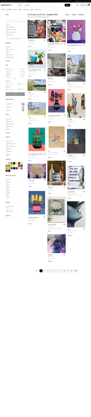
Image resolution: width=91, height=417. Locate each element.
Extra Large (10, 69)
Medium (10, 74)
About (20, 9)
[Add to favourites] (44, 40)
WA (9, 192)
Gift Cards (26, 9)
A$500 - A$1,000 (12, 32)
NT (8, 197)
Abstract (10, 118)
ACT (9, 184)
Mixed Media (11, 57)
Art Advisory (38, 9)
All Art (3, 9)
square (9, 110)
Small (9, 77)
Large (9, 71)
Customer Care (78, 1)
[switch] (7, 38)
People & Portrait (11, 146)
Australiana (10, 126)
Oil (8, 52)
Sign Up (82, 5)
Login (77, 5)
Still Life (9, 148)
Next (76, 270)
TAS (9, 187)
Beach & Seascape (12, 143)
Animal (9, 151)
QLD (9, 189)
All (8, 24)
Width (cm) (8, 81)
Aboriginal (10, 121)
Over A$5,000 (11, 27)
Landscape (10, 141)
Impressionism (11, 124)
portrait (9, 107)
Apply (15, 94)
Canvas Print (10, 49)
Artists (15, 9)
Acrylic (9, 47)
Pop (9, 129)
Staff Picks (9, 9)
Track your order (86, 1)
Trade (31, 9)
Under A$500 (11, 34)
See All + (8, 60)
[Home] (6, 5)
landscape (10, 104)
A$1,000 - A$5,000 (12, 29)
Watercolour (10, 54)
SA (8, 195)
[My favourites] (87, 5)
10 (71, 270)
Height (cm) (8, 86)
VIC (9, 179)
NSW (9, 182)
